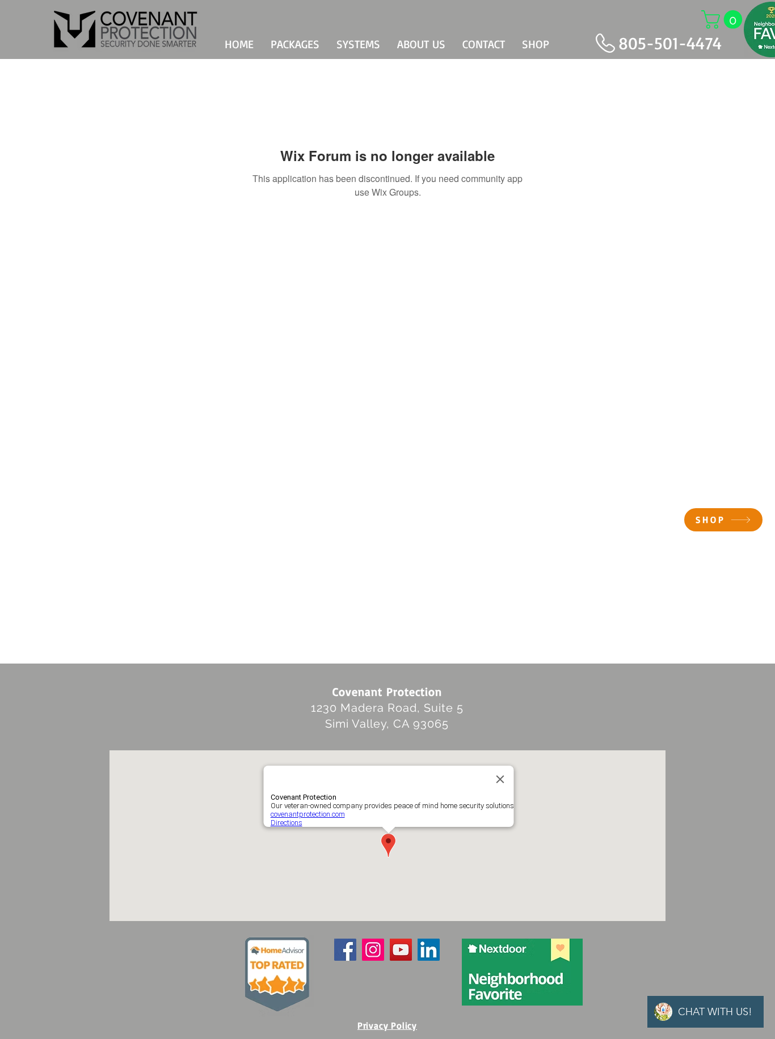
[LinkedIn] (429, 950)
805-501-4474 (670, 42)
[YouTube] (401, 950)
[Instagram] (373, 950)
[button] (724, 19)
